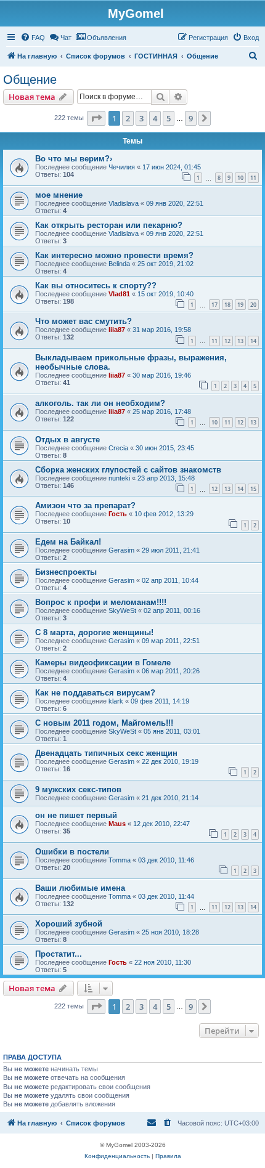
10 (240, 178)
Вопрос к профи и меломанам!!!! (100, 602)
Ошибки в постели (72, 851)
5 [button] (168, 118)
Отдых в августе (67, 439)
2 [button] (128, 118)
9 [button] (191, 118)
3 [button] (141, 118)
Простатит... (58, 954)
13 (240, 341)
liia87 (116, 329)
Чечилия (121, 167)
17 (214, 305)
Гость (117, 513)
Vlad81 (119, 294)
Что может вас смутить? (83, 321)
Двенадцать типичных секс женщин (106, 753)
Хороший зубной (68, 923)
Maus (117, 823)
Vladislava (123, 203)
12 (227, 341)
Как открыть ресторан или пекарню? (108, 225)
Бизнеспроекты (66, 572)
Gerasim (121, 550)
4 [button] (155, 118)
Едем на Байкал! (68, 541)
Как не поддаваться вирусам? (95, 692)
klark (115, 701)
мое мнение (59, 195)
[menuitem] (32, 37)
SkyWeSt (122, 610)
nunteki (119, 478)
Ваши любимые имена (80, 888)
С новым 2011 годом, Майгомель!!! (104, 723)
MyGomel (136, 13)
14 (253, 341)
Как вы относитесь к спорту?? (96, 285)
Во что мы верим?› (73, 158)
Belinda (119, 263)
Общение (30, 79)
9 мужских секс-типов (78, 789)
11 (253, 178)
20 (253, 305)
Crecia (118, 448)
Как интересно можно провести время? (114, 255)
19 (240, 305)
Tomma (119, 860)
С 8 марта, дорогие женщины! (94, 632)
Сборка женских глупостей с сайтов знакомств (128, 469)
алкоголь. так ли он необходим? (100, 403)
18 (227, 305)
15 (253, 489)
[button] (96, 118)
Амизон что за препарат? (85, 505)
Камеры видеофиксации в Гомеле (103, 662)
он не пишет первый (76, 815)
